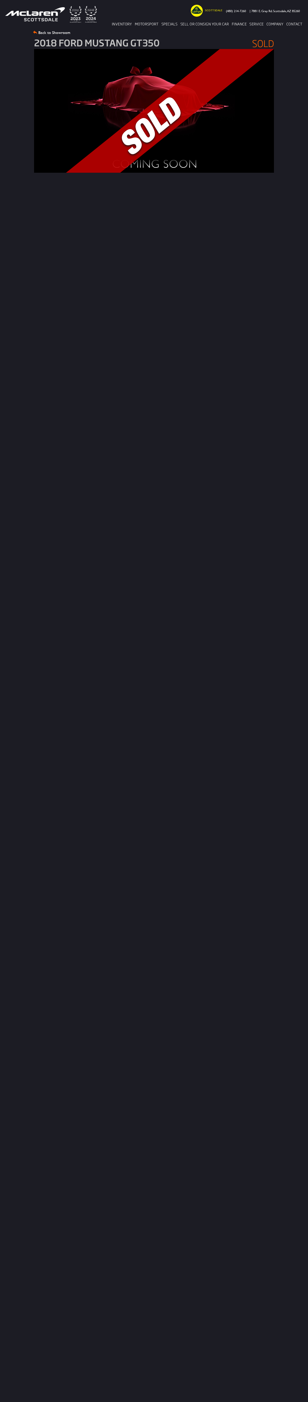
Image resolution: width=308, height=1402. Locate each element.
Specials (169, 24)
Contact (294, 24)
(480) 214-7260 (236, 11)
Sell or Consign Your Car (204, 24)
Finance (239, 24)
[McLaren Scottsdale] (53, 14)
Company (275, 24)
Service (256, 24)
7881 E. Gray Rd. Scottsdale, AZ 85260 (275, 11)
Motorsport (147, 24)
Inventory (122, 24)
